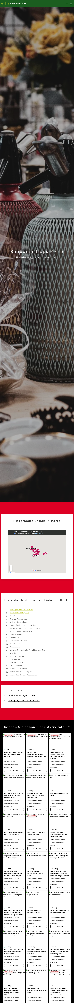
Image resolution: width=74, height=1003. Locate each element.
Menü (71, 4)
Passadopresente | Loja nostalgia (21, 610)
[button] (67, 3)
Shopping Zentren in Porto (23, 700)
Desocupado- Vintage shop (19, 613)
